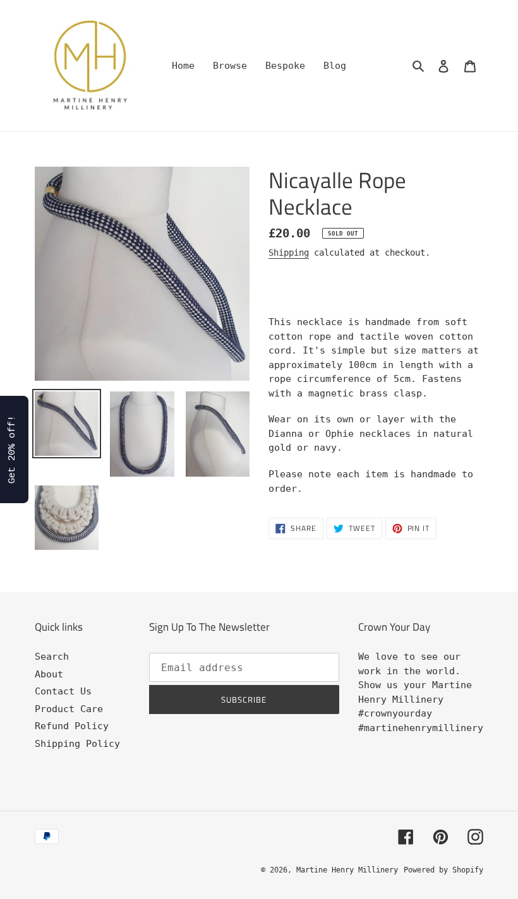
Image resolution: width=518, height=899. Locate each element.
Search (52, 656)
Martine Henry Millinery (347, 870)
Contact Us (63, 691)
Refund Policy (72, 726)
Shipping (288, 252)
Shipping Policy (77, 743)
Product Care (69, 709)
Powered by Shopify (443, 870)
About (49, 674)
